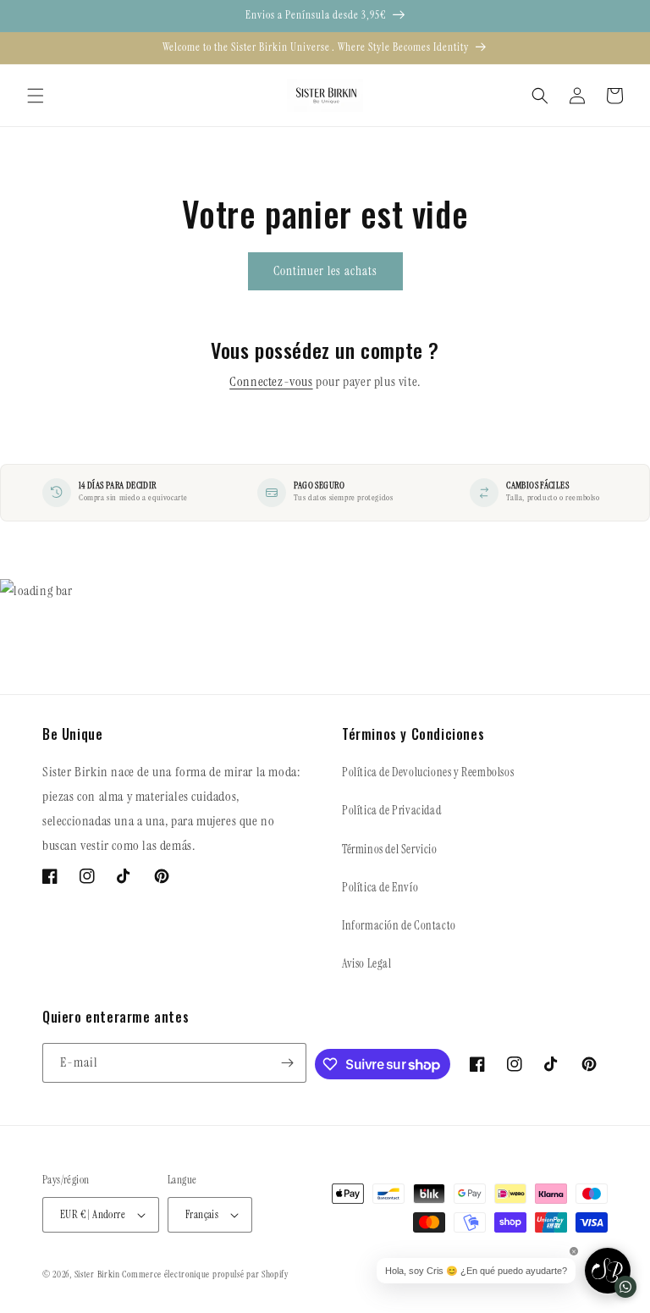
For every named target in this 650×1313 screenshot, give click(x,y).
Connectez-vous (270, 381)
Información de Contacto (399, 925)
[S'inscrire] (287, 1063)
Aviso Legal (367, 963)
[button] (35, 95)
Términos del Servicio (390, 849)
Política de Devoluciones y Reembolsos (428, 772)
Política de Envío (380, 887)
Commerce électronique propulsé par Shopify (205, 1274)
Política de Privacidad (391, 810)
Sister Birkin (98, 1274)
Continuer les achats (325, 270)
